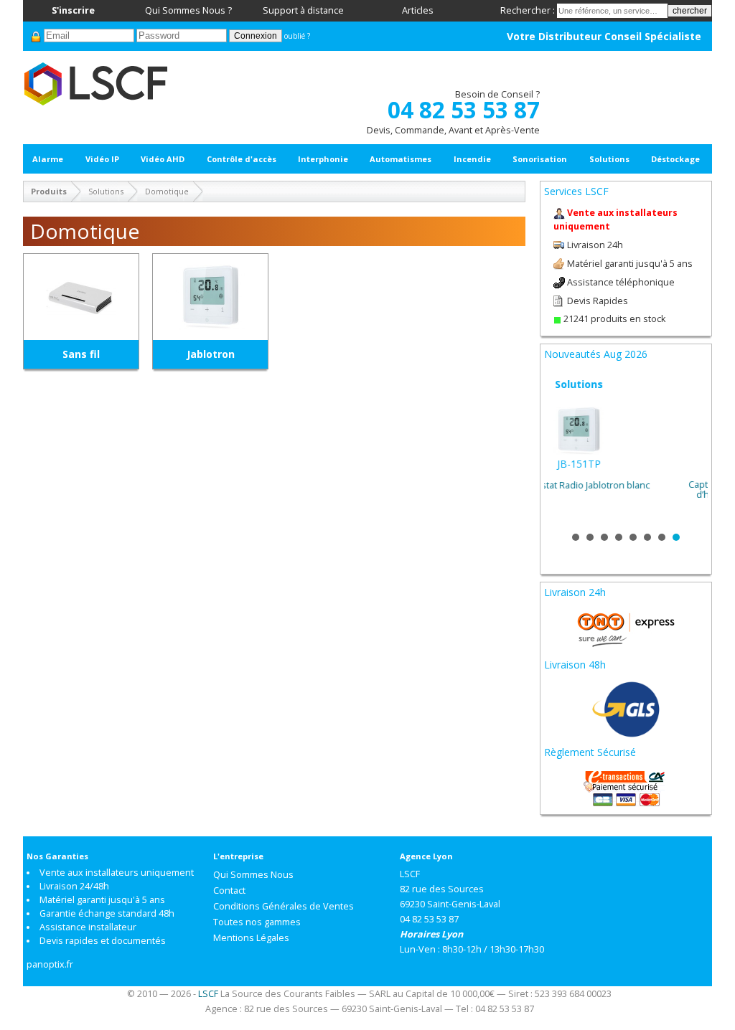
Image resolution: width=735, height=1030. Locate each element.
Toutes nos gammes (257, 922)
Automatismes (400, 158)
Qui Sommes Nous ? (188, 10)
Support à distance (303, 10)
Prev (562, 449)
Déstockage (675, 158)
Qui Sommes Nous (253, 875)
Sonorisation (539, 158)
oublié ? (297, 36)
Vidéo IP (102, 158)
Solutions (609, 158)
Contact (229, 890)
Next (689, 449)
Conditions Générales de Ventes (283, 906)
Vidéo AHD (162, 158)
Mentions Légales (251, 938)
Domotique (167, 191)
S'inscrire (73, 10)
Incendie (472, 158)
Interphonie (323, 158)
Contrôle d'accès (241, 158)
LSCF (208, 994)
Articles (418, 10)
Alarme (47, 158)
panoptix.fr (50, 964)
